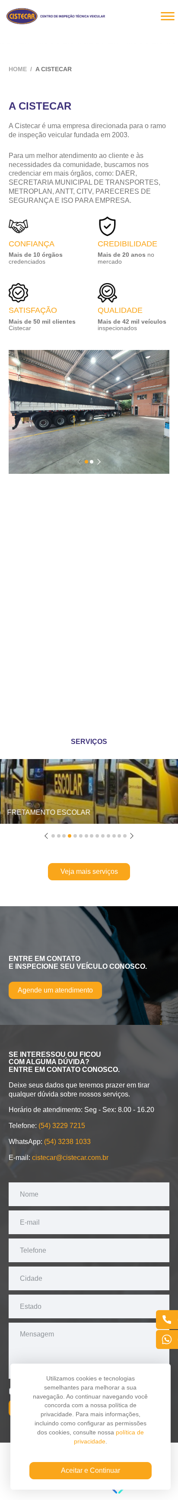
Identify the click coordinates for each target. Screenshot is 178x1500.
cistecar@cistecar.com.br (70, 1157)
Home (18, 69)
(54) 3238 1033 (67, 1141)
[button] (86, 461)
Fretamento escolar (48, 812)
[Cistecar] (56, 14)
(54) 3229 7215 (61, 1125)
